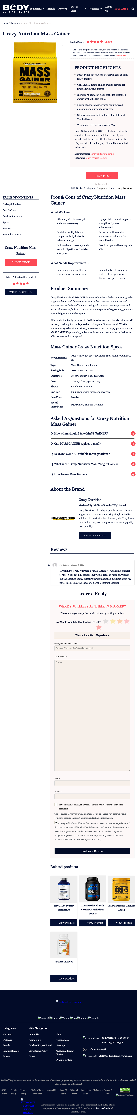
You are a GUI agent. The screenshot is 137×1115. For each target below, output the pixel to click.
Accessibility (52, 1090)
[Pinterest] (82, 1018)
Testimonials (62, 1040)
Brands (51, 8)
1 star (105, 621)
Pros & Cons (9, 210)
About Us (34, 1034)
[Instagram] (73, 1018)
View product (67, 922)
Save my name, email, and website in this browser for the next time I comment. (91, 806)
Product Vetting (64, 1060)
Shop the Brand (94, 535)
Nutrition (7, 1034)
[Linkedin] (93, 1018)
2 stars (112, 621)
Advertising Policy (38, 1051)
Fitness (6, 1056)
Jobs (58, 1034)
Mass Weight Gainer (96, 157)
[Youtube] (55, 1018)
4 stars (126, 621)
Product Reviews (11, 1051)
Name (58, 778)
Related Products (12, 234)
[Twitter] (65, 1018)
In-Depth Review (12, 204)
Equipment (35, 8)
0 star (99, 627)
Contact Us (35, 1040)
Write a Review (20, 292)
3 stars (119, 621)
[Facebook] (44, 1018)
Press (32, 1056)
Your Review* (61, 656)
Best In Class (74, 8)
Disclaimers (97, 1090)
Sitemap (60, 1045)
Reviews (62, 8)
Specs (6, 222)
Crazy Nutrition (125, 188)
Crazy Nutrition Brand (102, 153)
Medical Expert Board (40, 1045)
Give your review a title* (66, 643)
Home (5, 23)
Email (58, 791)
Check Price (102, 175)
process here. (121, 55)
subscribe (121, 8)
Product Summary (12, 216)
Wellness (94, 8)
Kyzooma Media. (103, 1108)
